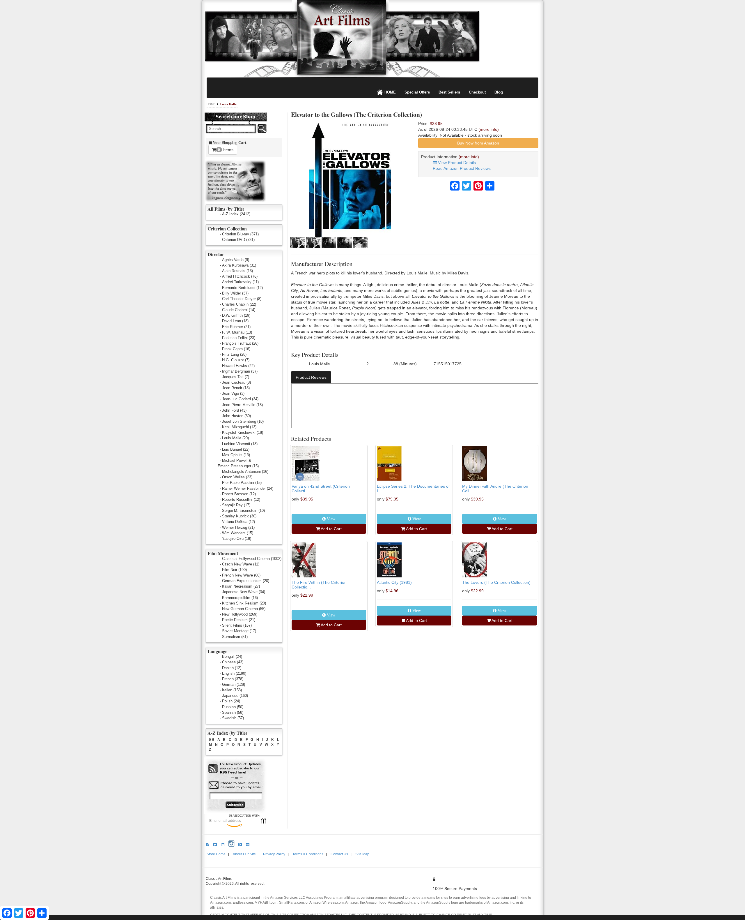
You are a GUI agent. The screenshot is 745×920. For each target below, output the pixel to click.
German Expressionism (245, 581)
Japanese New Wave (243, 592)
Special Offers (417, 92)
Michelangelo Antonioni (245, 471)
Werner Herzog (238, 527)
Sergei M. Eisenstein (243, 510)
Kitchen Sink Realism (244, 603)
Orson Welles (237, 477)
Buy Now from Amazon (478, 143)
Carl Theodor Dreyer (241, 299)
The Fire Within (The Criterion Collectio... (319, 584)
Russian (232, 707)
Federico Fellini (238, 338)
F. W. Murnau (237, 332)
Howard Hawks (238, 366)
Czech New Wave (240, 564)
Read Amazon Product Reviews (462, 168)
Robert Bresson (239, 494)
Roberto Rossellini (241, 499)
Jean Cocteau (236, 382)
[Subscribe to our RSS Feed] (235, 768)
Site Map (362, 854)
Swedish (233, 718)
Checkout (477, 92)
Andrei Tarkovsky (240, 282)
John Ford (234, 410)
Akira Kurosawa (239, 265)
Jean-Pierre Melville (242, 405)
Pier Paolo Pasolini (242, 482)
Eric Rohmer (236, 327)
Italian (232, 690)
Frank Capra (236, 349)
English (234, 673)
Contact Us (339, 854)
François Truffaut (240, 343)
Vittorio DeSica (238, 521)
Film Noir (234, 569)
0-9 (211, 740)
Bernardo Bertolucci (242, 287)
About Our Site (244, 854)
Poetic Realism (238, 620)
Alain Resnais (237, 271)
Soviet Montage (239, 631)
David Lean (235, 321)
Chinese (232, 662)
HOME (390, 92)
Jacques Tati (235, 377)
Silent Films (237, 625)
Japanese (235, 695)
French (232, 679)
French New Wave (241, 575)
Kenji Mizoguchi (239, 427)
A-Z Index (236, 214)
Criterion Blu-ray (240, 234)
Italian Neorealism (241, 586)
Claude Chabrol (238, 310)
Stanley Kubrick (239, 516)
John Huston (236, 416)
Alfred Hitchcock (240, 276)
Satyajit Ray (236, 505)
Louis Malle (228, 104)
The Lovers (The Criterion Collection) (496, 582)
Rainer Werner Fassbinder (247, 488)
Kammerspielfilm (240, 597)
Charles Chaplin (239, 304)
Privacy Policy (274, 854)
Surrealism (235, 637)
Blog (498, 92)
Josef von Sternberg (243, 421)
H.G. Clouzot (235, 360)
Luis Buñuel (235, 449)
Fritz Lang (234, 354)
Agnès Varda (235, 260)
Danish (231, 668)
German (233, 684)
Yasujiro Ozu (236, 538)
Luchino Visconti (240, 444)
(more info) (488, 129)
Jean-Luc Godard (240, 399)
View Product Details (456, 162)
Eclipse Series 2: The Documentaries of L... (413, 488)
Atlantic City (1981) (394, 582)
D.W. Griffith (236, 315)
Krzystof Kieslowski (242, 432)
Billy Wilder (235, 293)
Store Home (216, 854)
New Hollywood (239, 614)
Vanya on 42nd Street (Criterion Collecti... (321, 488)
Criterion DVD (238, 239)
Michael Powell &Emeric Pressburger (238, 463)
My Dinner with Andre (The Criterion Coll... (495, 488)
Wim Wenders (237, 533)
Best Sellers (449, 92)
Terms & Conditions (307, 854)
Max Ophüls (236, 455)
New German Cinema (243, 609)
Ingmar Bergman (240, 371)
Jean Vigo (233, 393)
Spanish (232, 712)
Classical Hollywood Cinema (251, 558)
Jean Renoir (236, 388)
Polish (231, 701)
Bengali (232, 656)
